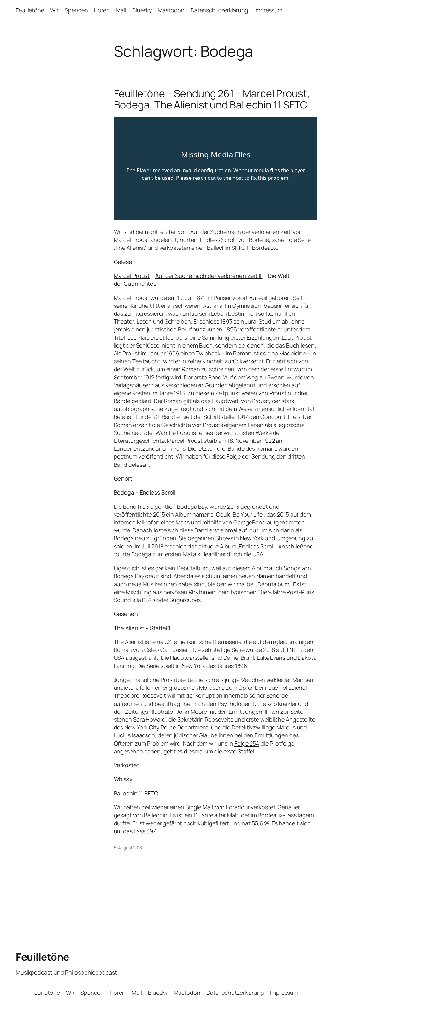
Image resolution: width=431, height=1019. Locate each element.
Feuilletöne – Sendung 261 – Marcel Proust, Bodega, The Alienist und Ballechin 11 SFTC (212, 99)
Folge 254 (246, 743)
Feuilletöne (42, 957)
